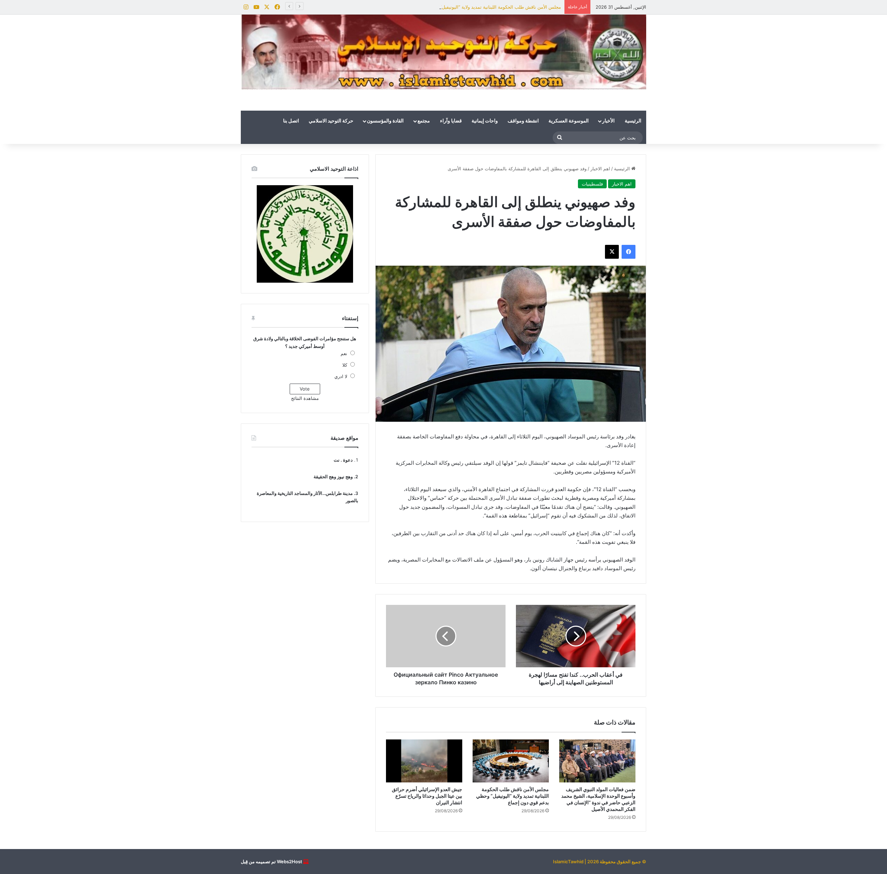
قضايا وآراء (451, 121)
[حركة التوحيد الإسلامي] (443, 52)
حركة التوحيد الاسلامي (331, 121)
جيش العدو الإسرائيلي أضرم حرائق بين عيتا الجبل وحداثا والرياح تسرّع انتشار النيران (427, 795)
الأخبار (608, 121)
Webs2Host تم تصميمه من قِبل (271, 861)
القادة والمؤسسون (385, 121)
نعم (344, 353)
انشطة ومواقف (523, 121)
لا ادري (340, 376)
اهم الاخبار (600, 168)
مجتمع (424, 121)
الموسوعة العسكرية (568, 121)
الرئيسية (633, 121)
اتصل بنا (291, 121)
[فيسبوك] (628, 252)
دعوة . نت (343, 460)
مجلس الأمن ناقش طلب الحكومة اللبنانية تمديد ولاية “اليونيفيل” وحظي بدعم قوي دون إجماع (472, 7)
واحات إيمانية (485, 121)
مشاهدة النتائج (305, 398)
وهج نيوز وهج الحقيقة (333, 476)
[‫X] (612, 252)
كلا (344, 365)
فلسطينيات (592, 184)
